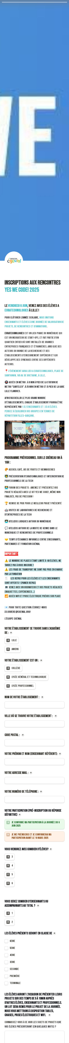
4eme (12, 955)
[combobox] (34, 799)
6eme (12, 941)
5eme (12, 948)
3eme (12, 962)
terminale (15, 983)
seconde (14, 969)
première (15, 976)
